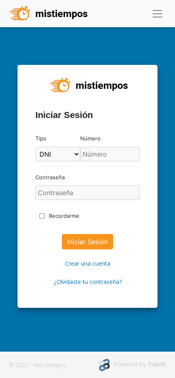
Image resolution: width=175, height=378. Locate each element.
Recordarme (64, 216)
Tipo (40, 138)
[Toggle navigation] (157, 13)
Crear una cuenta (87, 263)
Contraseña (50, 177)
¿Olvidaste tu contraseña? (88, 282)
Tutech (157, 364)
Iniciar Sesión (87, 242)
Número (90, 138)
